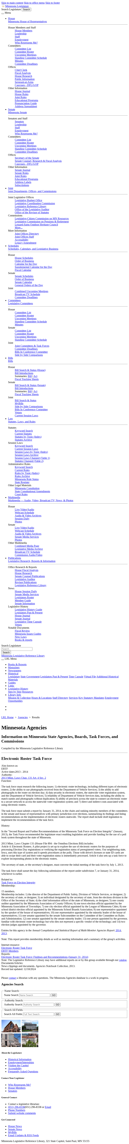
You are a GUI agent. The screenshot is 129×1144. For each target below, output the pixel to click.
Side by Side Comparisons (29, 354)
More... (19, 227)
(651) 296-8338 (16, 1107)
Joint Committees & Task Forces (32, 345)
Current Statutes (23, 433)
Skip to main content (12, 2)
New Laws (21, 636)
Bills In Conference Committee (31, 351)
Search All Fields (13, 1014)
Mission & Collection (19, 697)
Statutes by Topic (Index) (28, 436)
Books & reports (23, 639)
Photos (18, 521)
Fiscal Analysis (23, 73)
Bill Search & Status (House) (30, 370)
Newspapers (14, 670)
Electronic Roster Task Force (16, 947)
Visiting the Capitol (18, 1065)
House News (15, 1126)
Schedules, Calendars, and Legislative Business (33, 248)
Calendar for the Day (26, 264)
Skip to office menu (34, 2)
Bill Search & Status (25, 400)
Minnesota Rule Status (27, 479)
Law (10, 418)
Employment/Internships (21, 1062)
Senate (11, 109)
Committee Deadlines (26, 63)
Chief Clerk (21, 70)
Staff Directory (60, 697)
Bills (10, 358)
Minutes (19, 60)
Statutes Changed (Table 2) (29, 461)
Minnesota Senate (17, 112)
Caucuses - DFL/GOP (26, 85)
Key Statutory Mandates (91, 697)
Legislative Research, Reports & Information (31, 561)
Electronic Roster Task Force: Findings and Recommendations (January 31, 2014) (44, 957)
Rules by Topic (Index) (27, 473)
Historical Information (19, 1059)
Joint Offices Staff (24, 236)
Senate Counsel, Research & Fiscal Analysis (38, 160)
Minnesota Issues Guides (28, 633)
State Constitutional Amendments (32, 491)
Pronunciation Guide (26, 103)
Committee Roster (24, 51)
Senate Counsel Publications (30, 576)
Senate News (15, 1129)
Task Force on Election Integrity (18, 882)
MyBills (19, 403)
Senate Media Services (27, 536)
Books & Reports (17, 664)
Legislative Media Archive (29, 548)
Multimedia (14, 497)
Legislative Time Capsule (28, 621)
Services (73, 697)
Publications (14, 558)
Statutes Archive (23, 439)
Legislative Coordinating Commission (35, 203)
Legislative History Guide (28, 609)
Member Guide (23, 600)
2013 (4, 933)
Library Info (14, 694)
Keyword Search (24, 430)
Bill (30, 376)
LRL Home (7, 717)
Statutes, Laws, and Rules (21, 421)
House (11, 18)
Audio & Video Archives (28, 515)
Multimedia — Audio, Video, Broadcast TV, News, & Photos (40, 500)
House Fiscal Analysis (26, 570)
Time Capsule (76, 676)
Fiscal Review (22, 630)
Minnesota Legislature (17, 6)
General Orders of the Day (29, 285)
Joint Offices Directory (27, 233)
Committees (14, 300)
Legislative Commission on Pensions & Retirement (42, 221)
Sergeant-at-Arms (24, 82)
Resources (27, 691)
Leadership (21, 33)
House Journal (22, 91)
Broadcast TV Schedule (27, 294)
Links (11, 685)
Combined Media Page (27, 545)
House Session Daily (26, 591)
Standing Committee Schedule (31, 57)
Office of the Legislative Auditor (32, 209)
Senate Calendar (23, 282)
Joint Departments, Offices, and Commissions (32, 191)
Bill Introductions (24, 373)
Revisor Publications (26, 582)
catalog (122, 960)
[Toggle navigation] (2, 13)
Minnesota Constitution (27, 488)
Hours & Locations (41, 697)
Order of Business (24, 261)
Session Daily (22, 518)
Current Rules (22, 470)
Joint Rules (21, 97)
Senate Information (25, 603)
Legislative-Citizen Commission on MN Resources (42, 218)
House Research (23, 76)
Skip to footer (52, 2)
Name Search (11, 995)
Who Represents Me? (26, 42)
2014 (118, 930)
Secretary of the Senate (27, 157)
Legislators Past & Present (28, 612)
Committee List (23, 48)
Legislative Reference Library (30, 206)
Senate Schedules (24, 276)
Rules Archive (22, 476)
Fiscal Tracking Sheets (27, 379)
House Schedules (24, 257)
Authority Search (13, 1004)
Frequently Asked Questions (23, 1071)
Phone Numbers (16, 1110)
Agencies (23, 717)
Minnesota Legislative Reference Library (23, 655)
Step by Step (15, 691)
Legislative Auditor (25, 579)
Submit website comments (22, 1113)
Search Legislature (11, 9)
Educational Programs (26, 100)
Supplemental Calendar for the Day (33, 267)
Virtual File (90, 676)
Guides (12, 682)
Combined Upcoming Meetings (31, 291)
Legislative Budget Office (28, 200)
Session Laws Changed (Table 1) (32, 458)
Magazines (13, 667)
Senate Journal (22, 170)
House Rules (21, 94)
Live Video (21, 509)
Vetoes (18, 412)
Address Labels (23, 182)
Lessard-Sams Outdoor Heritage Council (36, 224)
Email (48, 1107)
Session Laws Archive (26, 455)
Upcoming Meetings (25, 54)
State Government (30, 676)
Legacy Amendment (25, 242)
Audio (30, 509)
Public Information (25, 79)
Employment (21, 39)
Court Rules (21, 494)
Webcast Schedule (24, 512)
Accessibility (21, 239)
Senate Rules (22, 173)
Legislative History (18, 688)
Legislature (14, 676)
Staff (17, 36)
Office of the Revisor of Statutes (32, 212)
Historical (13, 673)
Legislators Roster (24, 597)
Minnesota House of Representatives (27, 21)
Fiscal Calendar (23, 270)
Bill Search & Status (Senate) (30, 385)
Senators (19, 121)
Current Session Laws (26, 415)
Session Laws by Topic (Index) (31, 451)
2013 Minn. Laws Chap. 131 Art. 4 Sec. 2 (23, 777)
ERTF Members (9, 950)
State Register (22, 482)
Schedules (13, 245)
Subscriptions (22, 185)
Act (35, 376)
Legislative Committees (20, 303)
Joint (10, 188)
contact (12, 977)
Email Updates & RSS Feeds (23, 1135)
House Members (23, 30)
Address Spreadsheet (26, 106)
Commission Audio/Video (28, 555)
